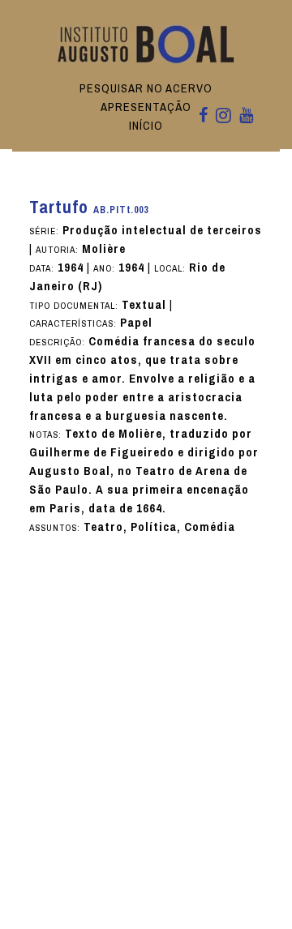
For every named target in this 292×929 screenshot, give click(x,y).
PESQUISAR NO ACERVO (146, 88)
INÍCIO (146, 125)
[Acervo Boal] (146, 43)
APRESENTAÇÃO (146, 107)
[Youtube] (246, 116)
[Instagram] (223, 117)
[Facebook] (203, 116)
